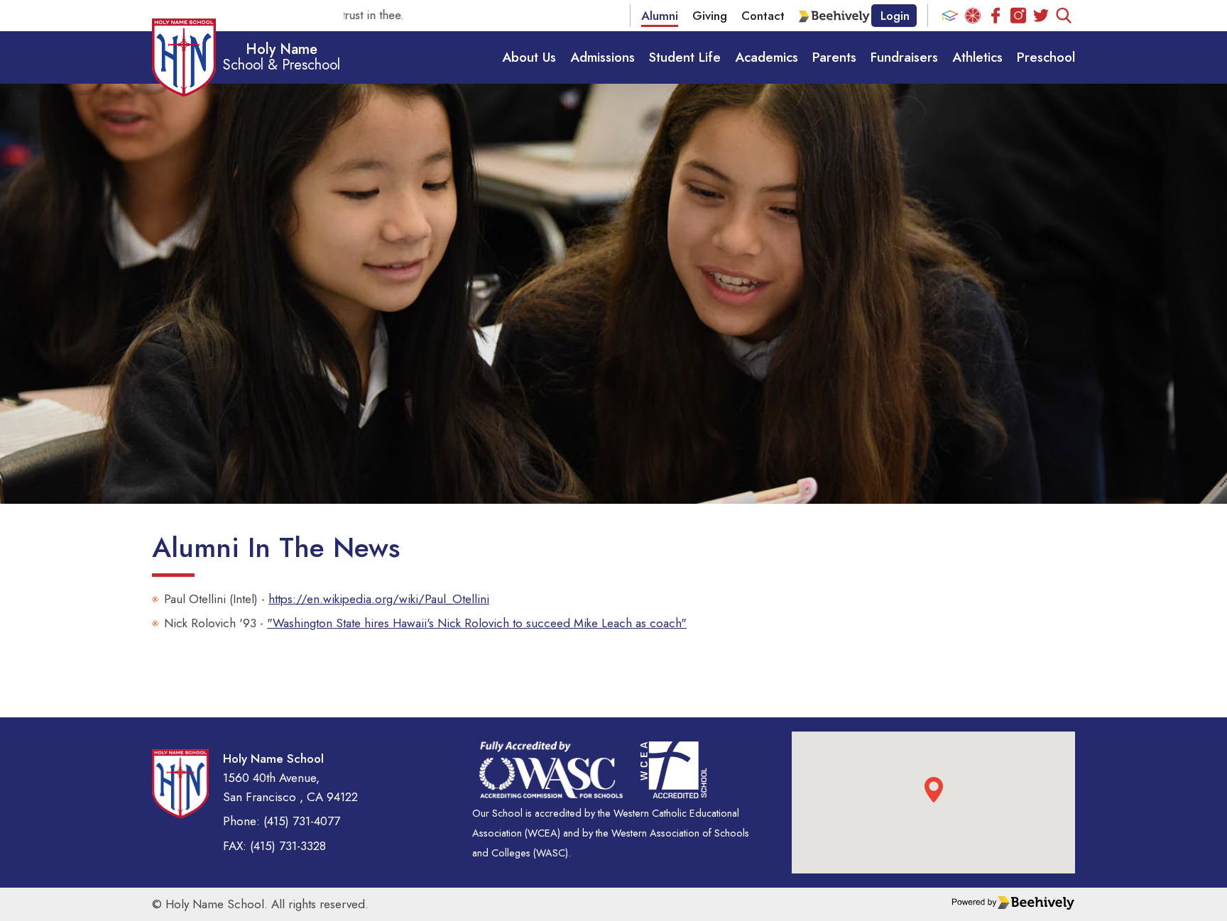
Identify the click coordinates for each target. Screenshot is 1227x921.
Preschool (1046, 57)
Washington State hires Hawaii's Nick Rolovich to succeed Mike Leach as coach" (480, 623)
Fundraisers (904, 57)
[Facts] (950, 15)
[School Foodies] (972, 15)
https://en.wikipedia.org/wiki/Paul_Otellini (378, 598)
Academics (766, 57)
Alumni (659, 15)
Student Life (685, 57)
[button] (934, 790)
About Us (529, 57)
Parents (834, 57)
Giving (709, 15)
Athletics (977, 57)
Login (895, 15)
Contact (763, 15)
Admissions (602, 57)
